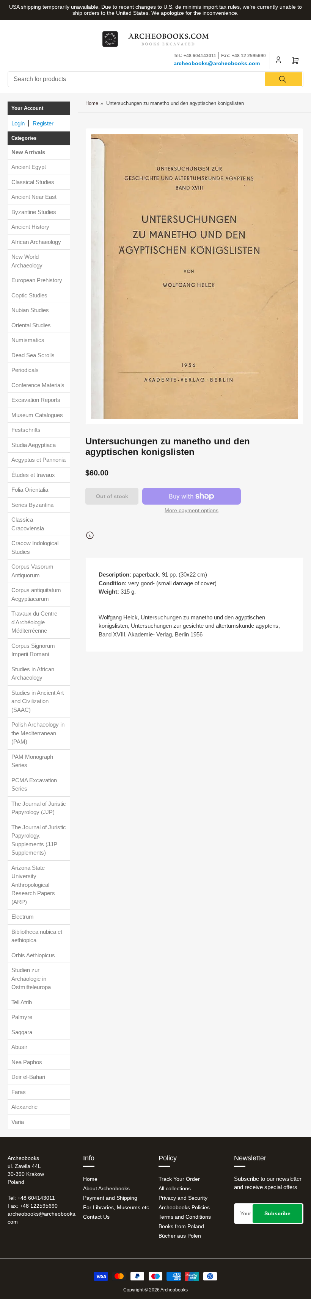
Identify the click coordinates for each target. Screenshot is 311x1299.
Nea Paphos (26, 1062)
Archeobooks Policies (184, 1207)
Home (91, 103)
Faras (18, 1092)
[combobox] (155, 79)
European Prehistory (36, 280)
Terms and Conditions (185, 1217)
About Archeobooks (106, 1188)
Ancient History (30, 227)
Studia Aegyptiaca (33, 445)
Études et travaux (33, 475)
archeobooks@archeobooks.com (217, 63)
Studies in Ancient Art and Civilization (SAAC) (37, 701)
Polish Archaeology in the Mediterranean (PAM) (37, 733)
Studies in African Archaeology (32, 673)
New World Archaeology (26, 261)
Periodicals (25, 370)
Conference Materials (37, 385)
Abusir (19, 1047)
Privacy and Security (183, 1198)
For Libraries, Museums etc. (117, 1207)
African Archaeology (36, 242)
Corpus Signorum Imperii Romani (33, 650)
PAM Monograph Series (32, 761)
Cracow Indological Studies (34, 547)
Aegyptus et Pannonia (38, 459)
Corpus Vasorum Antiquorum (32, 570)
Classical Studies (32, 182)
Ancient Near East (34, 197)
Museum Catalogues (37, 415)
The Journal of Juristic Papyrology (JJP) (38, 808)
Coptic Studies (29, 295)
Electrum (22, 916)
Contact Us (96, 1217)
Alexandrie (24, 1107)
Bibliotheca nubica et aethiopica (36, 936)
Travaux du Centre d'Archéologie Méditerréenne (34, 622)
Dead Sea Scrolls (33, 355)
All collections (175, 1188)
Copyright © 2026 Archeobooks (155, 1290)
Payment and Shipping (110, 1198)
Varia (17, 1122)
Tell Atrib (21, 1002)
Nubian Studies (30, 310)
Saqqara (21, 1032)
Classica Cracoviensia (27, 523)
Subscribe (277, 1213)
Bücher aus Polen (180, 1236)
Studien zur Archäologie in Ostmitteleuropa (31, 978)
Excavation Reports (35, 400)
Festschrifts (26, 430)
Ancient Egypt (28, 167)
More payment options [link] (191, 510)
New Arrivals (28, 152)
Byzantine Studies (33, 212)
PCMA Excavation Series (34, 784)
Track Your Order (179, 1179)
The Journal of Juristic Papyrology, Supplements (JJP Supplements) (38, 840)
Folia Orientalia (29, 489)
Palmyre (21, 1017)
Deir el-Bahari (28, 1077)
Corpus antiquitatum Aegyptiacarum (36, 594)
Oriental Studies (31, 325)
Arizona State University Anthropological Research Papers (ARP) (33, 884)
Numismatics (27, 340)
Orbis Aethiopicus (33, 955)
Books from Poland (181, 1226)
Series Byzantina (32, 505)
